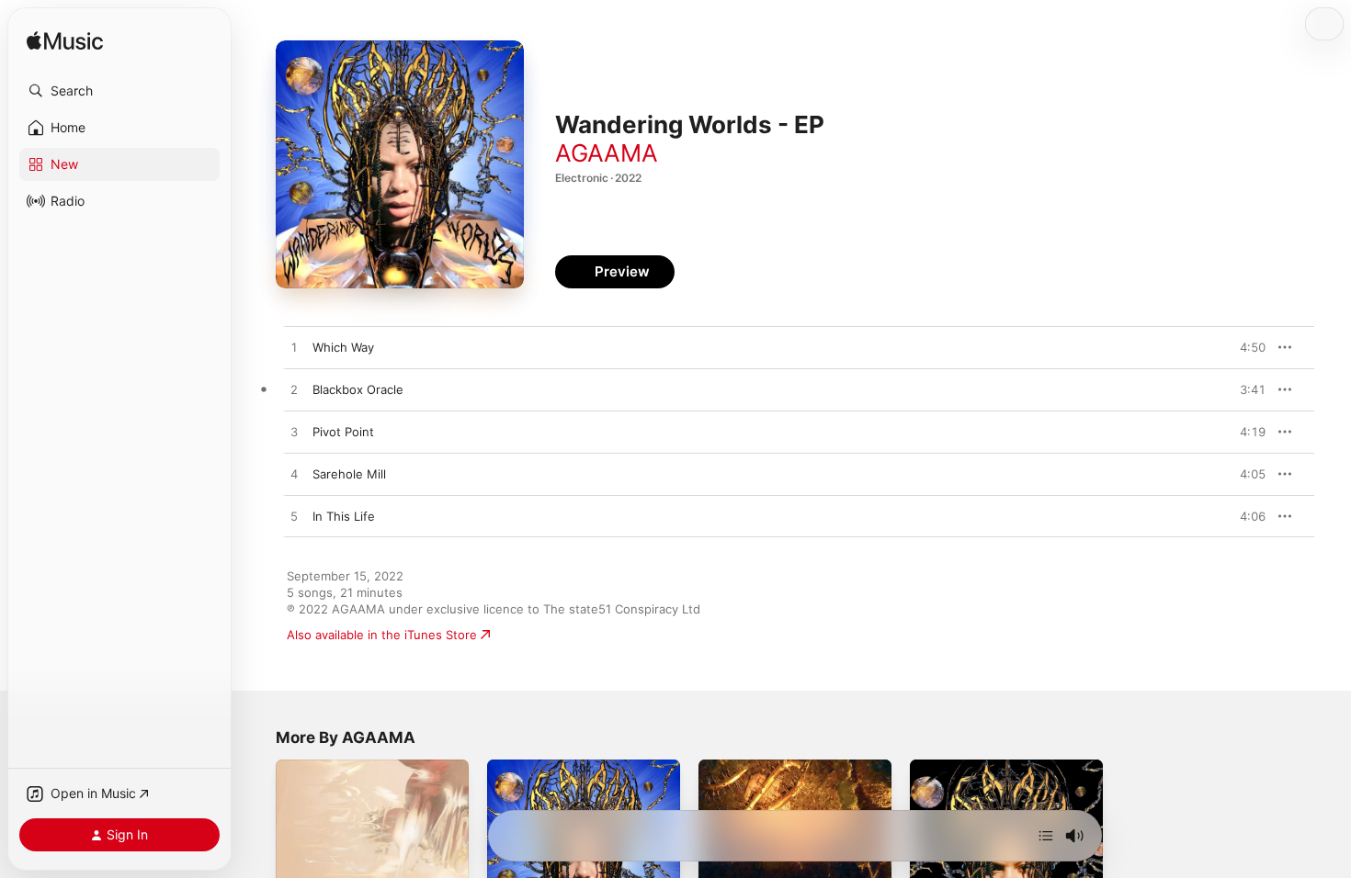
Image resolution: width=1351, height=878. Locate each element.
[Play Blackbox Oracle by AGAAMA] (294, 390)
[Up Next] (1046, 836)
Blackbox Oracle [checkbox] (357, 389)
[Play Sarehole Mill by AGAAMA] (294, 475)
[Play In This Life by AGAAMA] (294, 517)
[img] (65, 41)
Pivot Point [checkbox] (343, 431)
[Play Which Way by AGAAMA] (294, 348)
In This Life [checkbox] (343, 516)
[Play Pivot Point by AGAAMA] (294, 432)
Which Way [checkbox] (343, 347)
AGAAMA (606, 153)
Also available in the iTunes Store (382, 634)
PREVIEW (1245, 347)
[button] (119, 91)
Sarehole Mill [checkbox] (349, 474)
